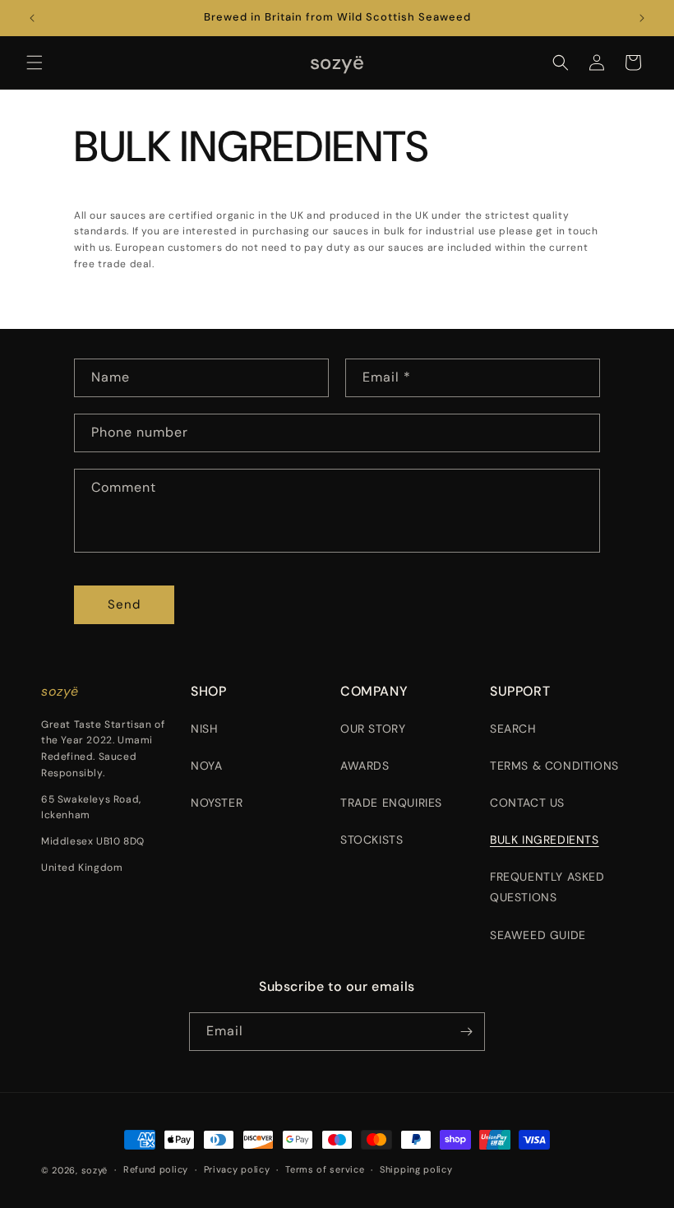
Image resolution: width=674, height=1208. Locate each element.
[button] (34, 62)
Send (124, 604)
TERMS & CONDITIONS (554, 765)
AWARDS (365, 765)
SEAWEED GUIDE (538, 935)
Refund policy (155, 1169)
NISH (204, 728)
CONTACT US (527, 802)
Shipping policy (416, 1169)
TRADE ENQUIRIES (391, 802)
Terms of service (324, 1169)
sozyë (94, 1170)
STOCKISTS (371, 839)
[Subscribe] (466, 1031)
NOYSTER (216, 802)
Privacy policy (237, 1169)
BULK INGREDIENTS (544, 839)
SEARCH (513, 728)
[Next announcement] (642, 18)
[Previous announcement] (32, 18)
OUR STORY (372, 728)
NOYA (206, 765)
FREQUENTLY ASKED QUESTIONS (547, 887)
